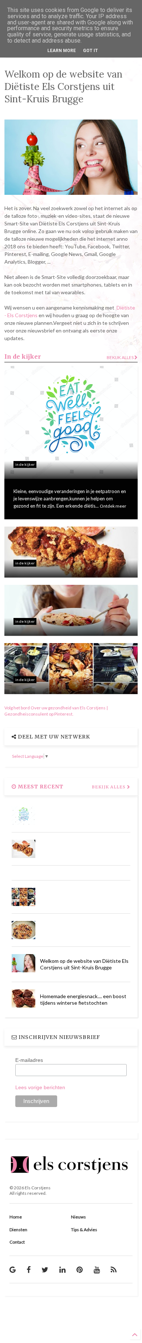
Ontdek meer (113, 506)
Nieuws (78, 1217)
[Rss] (114, 1269)
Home (15, 1217)
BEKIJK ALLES (109, 786)
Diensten (18, 1229)
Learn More (61, 50)
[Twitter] (45, 1269)
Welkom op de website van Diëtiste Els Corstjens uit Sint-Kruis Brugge (84, 964)
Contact (17, 1242)
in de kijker (25, 464)
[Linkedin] (62, 1269)
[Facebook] (29, 1269)
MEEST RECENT (39, 786)
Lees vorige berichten (40, 1087)
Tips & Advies (84, 1229)
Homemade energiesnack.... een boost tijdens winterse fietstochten (83, 999)
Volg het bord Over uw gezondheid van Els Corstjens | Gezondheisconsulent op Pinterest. (56, 711)
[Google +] (12, 1269)
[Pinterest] (79, 1269)
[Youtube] (97, 1269)
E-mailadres (29, 1060)
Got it (90, 50)
